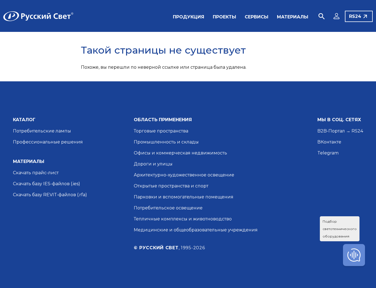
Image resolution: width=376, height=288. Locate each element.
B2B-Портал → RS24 (340, 131)
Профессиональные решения (48, 142)
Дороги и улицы (153, 164)
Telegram (328, 153)
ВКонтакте (329, 142)
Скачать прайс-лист (36, 172)
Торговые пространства (161, 131)
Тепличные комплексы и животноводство (183, 218)
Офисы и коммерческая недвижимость (180, 153)
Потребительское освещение (168, 208)
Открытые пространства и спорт (171, 186)
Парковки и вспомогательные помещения (183, 197)
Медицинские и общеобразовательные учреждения (196, 229)
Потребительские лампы (42, 131)
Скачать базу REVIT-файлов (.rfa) (50, 194)
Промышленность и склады (166, 142)
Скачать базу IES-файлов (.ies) (46, 183)
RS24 (355, 16)
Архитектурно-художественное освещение (184, 175)
